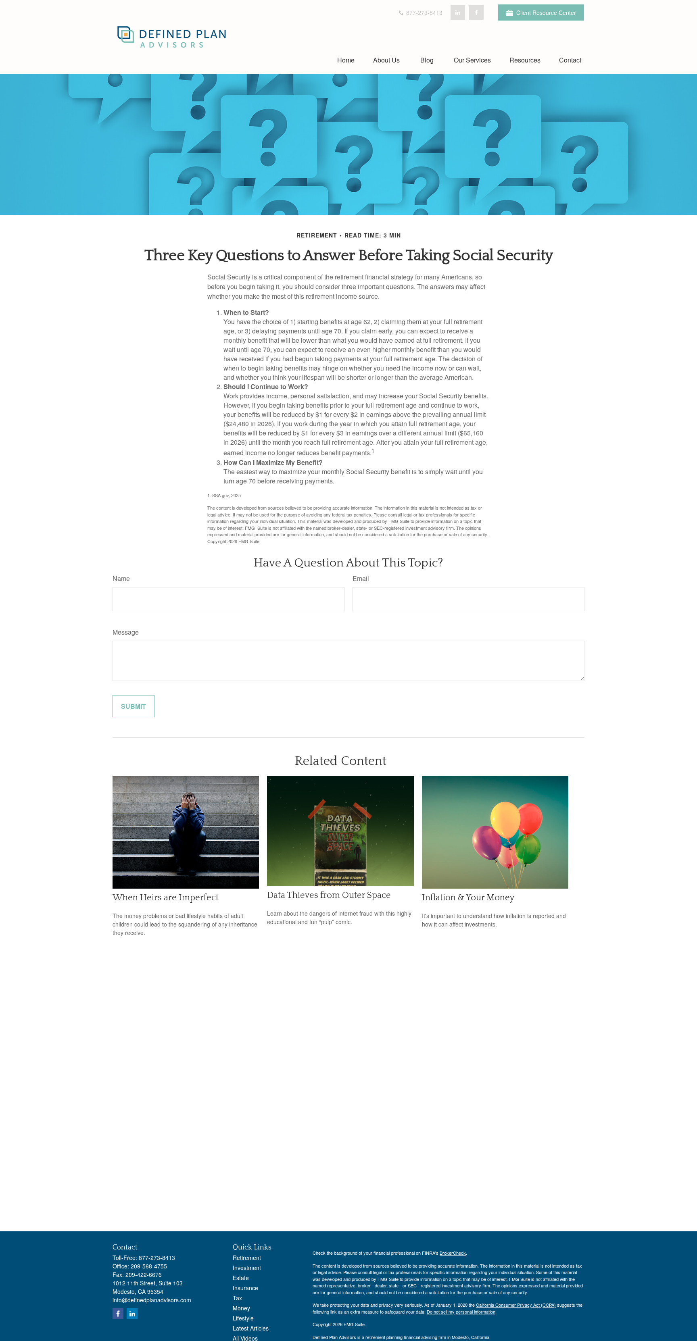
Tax (237, 1298)
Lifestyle (243, 1318)
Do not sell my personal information (461, 1311)
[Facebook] (476, 12)
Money (241, 1308)
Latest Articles (251, 1328)
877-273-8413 (423, 12)
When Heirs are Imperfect (166, 898)
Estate (241, 1278)
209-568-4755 (149, 1266)
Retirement (247, 1258)
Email (361, 578)
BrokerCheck (453, 1252)
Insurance (245, 1288)
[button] (346, 59)
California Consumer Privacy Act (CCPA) (516, 1304)
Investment (247, 1268)
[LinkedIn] (458, 12)
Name (121, 578)
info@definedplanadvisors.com (152, 1300)
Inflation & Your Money (468, 898)
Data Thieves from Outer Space (329, 895)
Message (126, 632)
